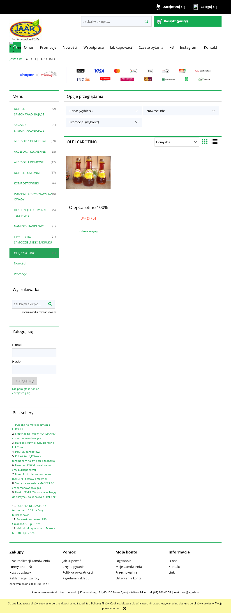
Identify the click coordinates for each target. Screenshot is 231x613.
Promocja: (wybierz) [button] (84, 122)
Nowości (19, 263)
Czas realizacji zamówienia (29, 561)
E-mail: (17, 345)
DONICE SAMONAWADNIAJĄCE (29, 111)
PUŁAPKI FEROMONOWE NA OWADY (33, 196)
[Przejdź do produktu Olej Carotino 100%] (88, 178)
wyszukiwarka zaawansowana (39, 312)
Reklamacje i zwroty (24, 578)
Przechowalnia (126, 572)
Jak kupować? (72, 561)
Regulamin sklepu (76, 578)
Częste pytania (73, 567)
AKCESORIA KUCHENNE (30, 151)
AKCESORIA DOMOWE (29, 162)
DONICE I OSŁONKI (27, 173)
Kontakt (174, 567)
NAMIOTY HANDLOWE (29, 226)
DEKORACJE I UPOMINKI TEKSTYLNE (30, 213)
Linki (172, 572)
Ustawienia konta (128, 578)
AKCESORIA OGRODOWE (30, 141)
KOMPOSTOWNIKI (26, 183)
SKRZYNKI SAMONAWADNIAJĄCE (29, 128)
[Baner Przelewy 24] (115, 75)
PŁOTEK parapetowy (27, 452)
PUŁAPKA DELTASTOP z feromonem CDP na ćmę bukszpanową (29, 510)
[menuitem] (29, 47)
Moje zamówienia (129, 567)
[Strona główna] (25, 28)
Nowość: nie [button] (156, 111)
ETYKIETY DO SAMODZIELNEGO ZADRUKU (33, 239)
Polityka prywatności (77, 572)
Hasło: (16, 361)
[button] (88, 231)
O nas (173, 561)
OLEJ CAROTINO (24, 253)
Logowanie (124, 561)
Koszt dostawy (20, 572)
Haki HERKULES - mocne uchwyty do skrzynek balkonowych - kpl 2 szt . (34, 496)
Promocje (20, 274)
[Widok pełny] (214, 142)
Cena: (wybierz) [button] (80, 111)
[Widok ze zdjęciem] (205, 142)
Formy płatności (21, 567)
